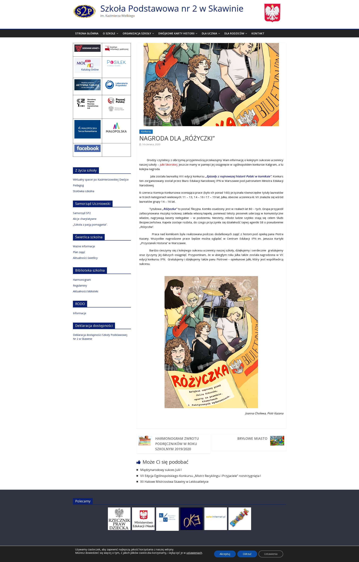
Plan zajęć (79, 252)
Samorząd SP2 (82, 213)
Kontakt (257, 33)
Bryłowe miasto (252, 438)
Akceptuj (225, 554)
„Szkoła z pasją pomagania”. (90, 224)
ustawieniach (194, 553)
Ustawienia (270, 554)
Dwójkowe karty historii (176, 33)
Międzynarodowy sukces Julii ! (161, 470)
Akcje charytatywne (84, 219)
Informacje (79, 313)
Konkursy (146, 131)
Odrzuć (247, 554)
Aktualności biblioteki (85, 291)
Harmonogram (82, 279)
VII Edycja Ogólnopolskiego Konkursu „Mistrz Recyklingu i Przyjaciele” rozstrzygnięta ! (200, 476)
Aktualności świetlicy (85, 258)
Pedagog (78, 185)
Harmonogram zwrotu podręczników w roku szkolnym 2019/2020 (177, 443)
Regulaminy (80, 285)
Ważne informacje (84, 246)
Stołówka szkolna (83, 191)
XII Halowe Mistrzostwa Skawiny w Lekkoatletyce (174, 482)
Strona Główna (86, 33)
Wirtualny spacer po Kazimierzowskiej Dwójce (101, 179)
